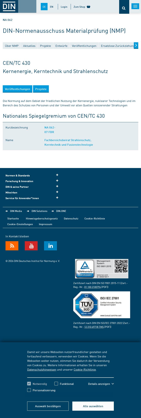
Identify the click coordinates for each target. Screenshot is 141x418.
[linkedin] (50, 245)
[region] (70, 374)
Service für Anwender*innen (22, 198)
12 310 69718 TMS (94, 327)
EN (51, 6)
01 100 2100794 (92, 287)
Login (64, 6)
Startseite (13, 218)
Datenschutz (71, 218)
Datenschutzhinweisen (41, 369)
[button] (101, 384)
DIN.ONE (61, 210)
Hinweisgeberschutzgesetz (42, 218)
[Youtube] (31, 245)
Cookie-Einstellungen (20, 224)
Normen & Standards (18, 175)
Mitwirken (11, 192)
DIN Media (16, 210)
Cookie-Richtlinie (85, 369)
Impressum (45, 224)
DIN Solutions (39, 210)
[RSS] (12, 245)
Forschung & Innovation (19, 181)
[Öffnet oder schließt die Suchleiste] (124, 7)
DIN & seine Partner (17, 186)
